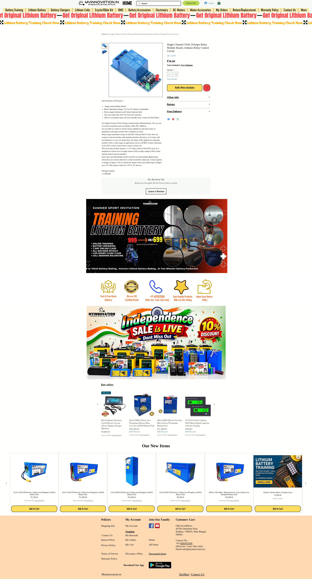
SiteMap (184, 574)
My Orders (130, 539)
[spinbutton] (172, 74)
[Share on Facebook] (168, 119)
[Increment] (176, 74)
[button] (219, 3)
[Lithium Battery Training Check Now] (156, 22)
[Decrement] (168, 74)
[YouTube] (157, 525)
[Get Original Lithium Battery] (156, 15)
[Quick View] (142, 404)
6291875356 (159, 296)
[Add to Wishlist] (206, 87)
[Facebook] (151, 525)
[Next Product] (214, 404)
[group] (156, 415)
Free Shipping (187, 65)
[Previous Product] (97, 404)
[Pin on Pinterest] (173, 119)
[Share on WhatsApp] (177, 119)
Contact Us (197, 574)
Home (104, 34)
